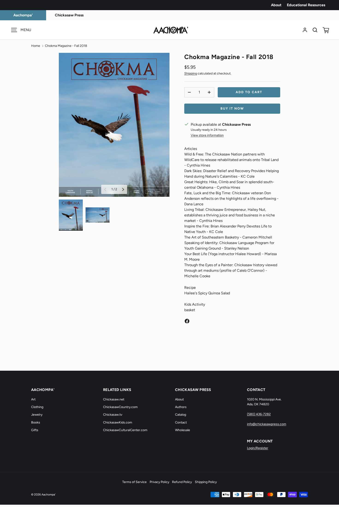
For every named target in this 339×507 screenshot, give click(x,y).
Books (35, 422)
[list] (114, 125)
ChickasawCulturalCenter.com (125, 430)
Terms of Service (134, 482)
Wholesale (182, 430)
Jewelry (36, 415)
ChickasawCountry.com (120, 407)
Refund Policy (182, 482)
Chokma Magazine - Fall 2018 (66, 46)
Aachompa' (48, 494)
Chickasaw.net (113, 399)
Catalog (180, 415)
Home (35, 46)
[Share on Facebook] (187, 321)
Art (33, 399)
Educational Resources (306, 5)
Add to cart (249, 92)
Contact (181, 422)
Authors (181, 407)
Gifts (34, 430)
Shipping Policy (206, 482)
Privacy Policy (159, 482)
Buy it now (232, 108)
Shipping (190, 73)
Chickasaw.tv (112, 415)
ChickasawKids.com (117, 422)
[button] (325, 30)
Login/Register (257, 448)
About (276, 5)
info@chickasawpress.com (266, 424)
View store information (207, 135)
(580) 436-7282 (259, 414)
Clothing (37, 407)
